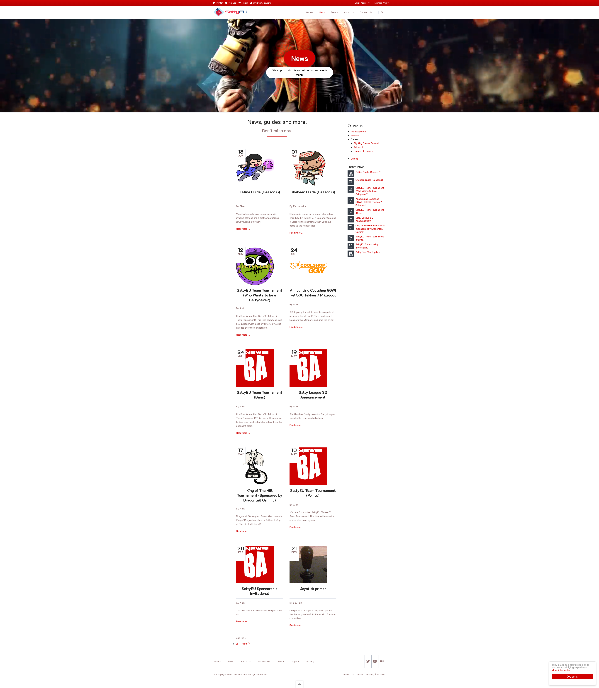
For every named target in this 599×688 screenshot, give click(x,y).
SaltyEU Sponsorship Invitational (260, 591)
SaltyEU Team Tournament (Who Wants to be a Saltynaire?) (259, 295)
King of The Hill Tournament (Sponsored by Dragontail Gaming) (259, 495)
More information (561, 670)
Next (244, 643)
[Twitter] (368, 661)
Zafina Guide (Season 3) (259, 191)
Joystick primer (313, 588)
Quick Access (361, 2)
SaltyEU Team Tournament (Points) (313, 493)
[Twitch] (381, 661)
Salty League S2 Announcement (313, 394)
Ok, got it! (572, 676)
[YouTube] (374, 661)
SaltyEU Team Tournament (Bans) (259, 394)
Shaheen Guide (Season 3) (313, 191)
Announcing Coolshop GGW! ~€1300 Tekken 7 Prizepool (313, 292)
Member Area (381, 2)
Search (382, 12)
